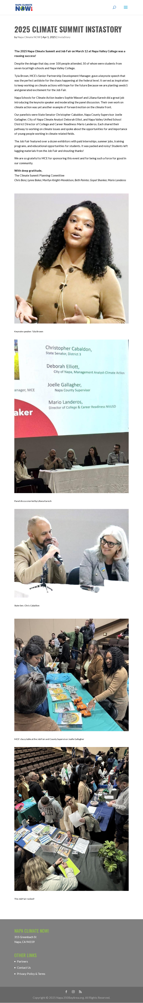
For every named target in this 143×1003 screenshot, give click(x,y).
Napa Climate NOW (29, 37)
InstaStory (64, 37)
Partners (22, 961)
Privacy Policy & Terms (31, 973)
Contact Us (24, 967)
